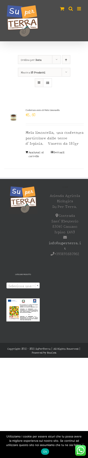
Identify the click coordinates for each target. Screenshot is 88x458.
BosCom (51, 352)
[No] (83, 444)
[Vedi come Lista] (47, 83)
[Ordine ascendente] (66, 59)
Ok (45, 451)
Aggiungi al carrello (36, 154)
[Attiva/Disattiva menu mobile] (79, 8)
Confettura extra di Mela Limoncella (43, 110)
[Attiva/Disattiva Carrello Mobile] (62, 8)
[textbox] (23, 286)
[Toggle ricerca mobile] (71, 8)
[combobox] (23, 285)
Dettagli (59, 152)
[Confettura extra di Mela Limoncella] (13, 118)
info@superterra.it (65, 245)
